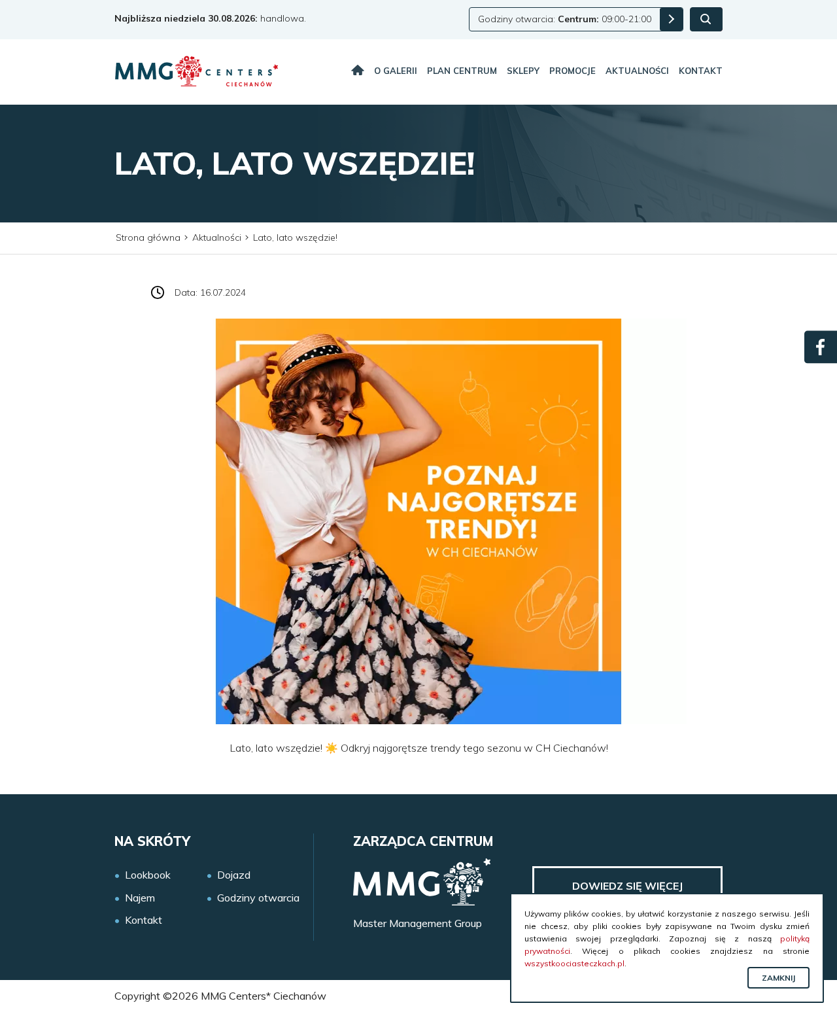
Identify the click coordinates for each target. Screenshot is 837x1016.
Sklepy (523, 70)
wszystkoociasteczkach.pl (574, 963)
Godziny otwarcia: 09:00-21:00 (564, 19)
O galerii (395, 70)
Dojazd (233, 875)
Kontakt (701, 70)
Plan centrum (462, 70)
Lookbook (148, 875)
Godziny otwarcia (258, 898)
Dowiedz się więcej (627, 885)
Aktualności (637, 70)
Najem (140, 898)
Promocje (572, 70)
